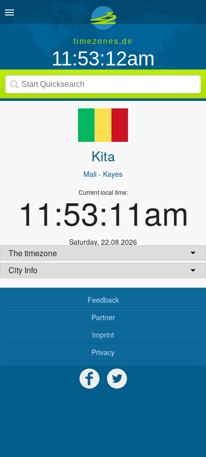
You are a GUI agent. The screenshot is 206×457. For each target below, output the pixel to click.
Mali (90, 174)
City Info (23, 270)
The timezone (32, 253)
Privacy (103, 352)
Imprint (103, 335)
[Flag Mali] (103, 125)
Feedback (103, 300)
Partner (103, 317)
